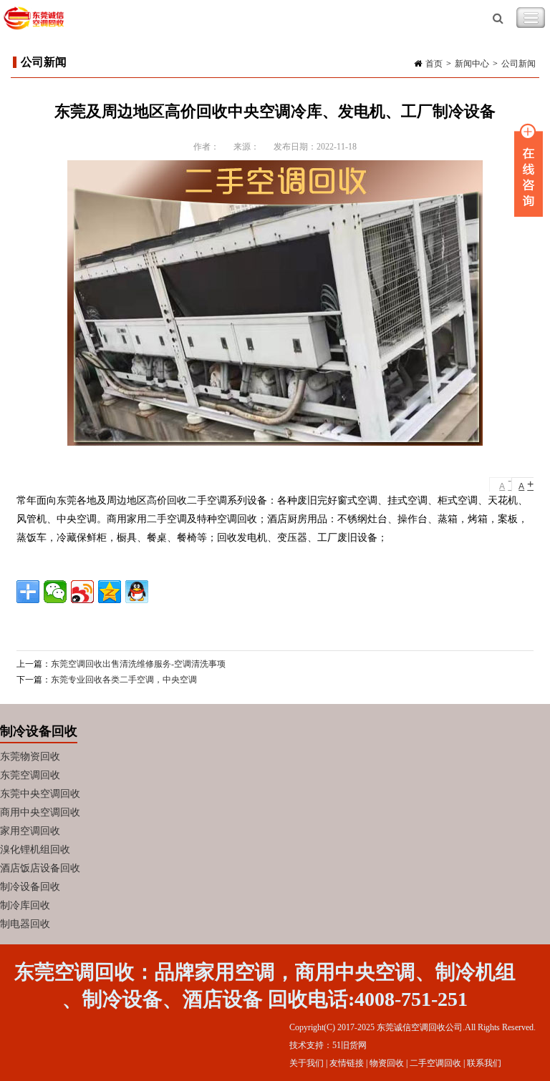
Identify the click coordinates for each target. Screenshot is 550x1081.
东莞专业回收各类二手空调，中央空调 (124, 680)
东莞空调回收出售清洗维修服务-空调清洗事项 (138, 664)
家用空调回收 (30, 831)
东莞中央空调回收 (40, 793)
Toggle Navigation (530, 18)
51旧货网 (349, 1045)
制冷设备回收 (30, 886)
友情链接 (346, 1063)
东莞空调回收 (30, 775)
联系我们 (484, 1063)
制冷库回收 (25, 905)
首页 (434, 64)
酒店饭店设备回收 (40, 868)
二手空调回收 (435, 1063)
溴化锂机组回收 (35, 849)
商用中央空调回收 (40, 812)
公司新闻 (518, 64)
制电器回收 (25, 924)
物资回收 (387, 1063)
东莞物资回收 (30, 756)
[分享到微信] (55, 591)
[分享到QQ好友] (136, 591)
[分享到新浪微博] (82, 591)
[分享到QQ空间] (109, 591)
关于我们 (306, 1063)
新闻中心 (472, 64)
